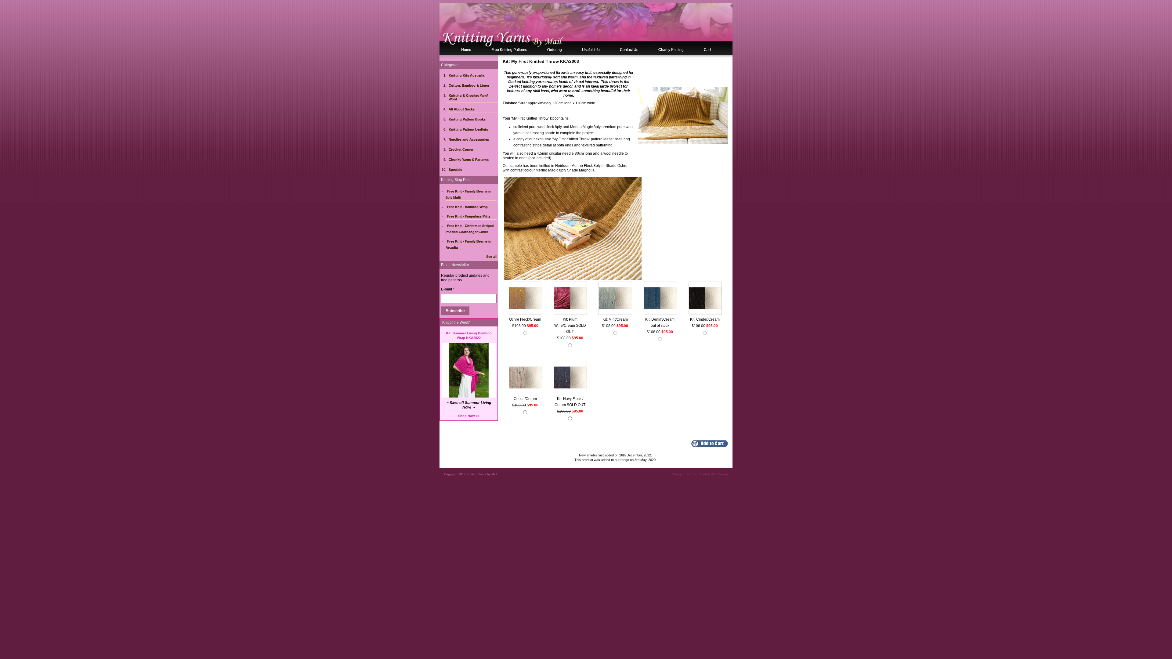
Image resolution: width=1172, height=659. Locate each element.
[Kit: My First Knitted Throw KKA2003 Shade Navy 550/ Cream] (570, 378)
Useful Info (591, 50)
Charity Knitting (671, 50)
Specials (455, 169)
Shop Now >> (468, 416)
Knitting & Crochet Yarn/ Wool (468, 97)
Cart (707, 50)
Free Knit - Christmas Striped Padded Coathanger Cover (470, 229)
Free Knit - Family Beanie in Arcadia (468, 244)
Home (466, 50)
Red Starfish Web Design (710, 474)
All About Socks (462, 109)
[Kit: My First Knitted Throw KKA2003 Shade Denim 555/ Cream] (660, 299)
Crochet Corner (461, 149)
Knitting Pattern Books (467, 119)
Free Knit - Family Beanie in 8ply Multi (468, 194)
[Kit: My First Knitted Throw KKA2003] (683, 115)
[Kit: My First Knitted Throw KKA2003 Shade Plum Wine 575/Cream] (570, 299)
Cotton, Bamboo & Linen (469, 85)
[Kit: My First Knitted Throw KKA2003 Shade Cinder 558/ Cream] (705, 299)
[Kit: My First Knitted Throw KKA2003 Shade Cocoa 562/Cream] (525, 378)
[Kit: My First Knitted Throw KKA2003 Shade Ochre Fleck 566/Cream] (525, 299)
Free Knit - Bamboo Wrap (467, 207)
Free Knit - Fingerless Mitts (468, 216)
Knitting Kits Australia (466, 75)
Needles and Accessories (469, 139)
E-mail (447, 289)
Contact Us (629, 50)
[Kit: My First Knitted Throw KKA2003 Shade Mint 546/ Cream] (615, 299)
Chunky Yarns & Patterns (469, 159)
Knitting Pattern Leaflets (468, 129)
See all (491, 256)
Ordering (554, 50)
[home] (586, 29)
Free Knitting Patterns (509, 50)
